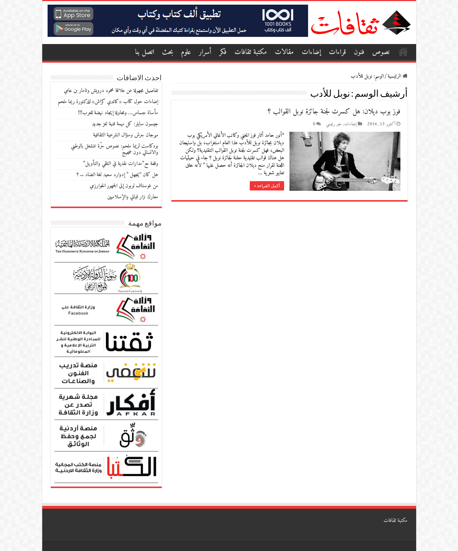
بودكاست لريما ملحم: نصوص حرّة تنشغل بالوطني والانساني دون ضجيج (114, 149)
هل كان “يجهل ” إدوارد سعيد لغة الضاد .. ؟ (117, 175)
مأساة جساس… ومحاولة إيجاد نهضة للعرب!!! (118, 113)
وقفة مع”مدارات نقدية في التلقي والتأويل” (120, 164)
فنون (359, 52)
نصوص (381, 52)
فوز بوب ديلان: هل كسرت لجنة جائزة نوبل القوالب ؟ (334, 112)
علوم (186, 52)
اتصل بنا (144, 52)
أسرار (205, 52)
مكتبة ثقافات (250, 52)
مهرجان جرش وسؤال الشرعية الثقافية (125, 135)
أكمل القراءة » (267, 185)
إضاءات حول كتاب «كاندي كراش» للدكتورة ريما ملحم (108, 102)
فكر (222, 52)
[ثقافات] (361, 21)
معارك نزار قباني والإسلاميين (132, 197)
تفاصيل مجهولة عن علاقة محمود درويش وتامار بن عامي (111, 91)
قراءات (337, 52)
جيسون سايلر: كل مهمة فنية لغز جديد (125, 124)
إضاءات (311, 52)
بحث (167, 52)
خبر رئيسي (334, 124)
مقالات (284, 52)
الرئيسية (403, 51)
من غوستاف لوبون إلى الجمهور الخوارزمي (123, 186)
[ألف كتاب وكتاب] (178, 20)
